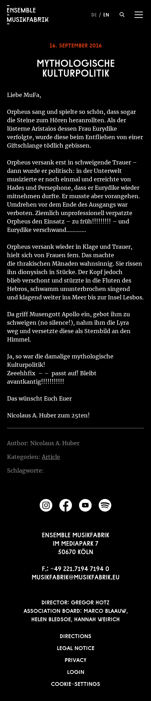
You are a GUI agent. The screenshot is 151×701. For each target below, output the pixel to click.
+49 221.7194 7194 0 (79, 568)
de (94, 14)
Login (75, 671)
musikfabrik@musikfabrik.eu (76, 576)
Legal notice (75, 647)
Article (51, 456)
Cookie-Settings (75, 683)
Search (122, 15)
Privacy (75, 659)
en (106, 14)
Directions (75, 635)
